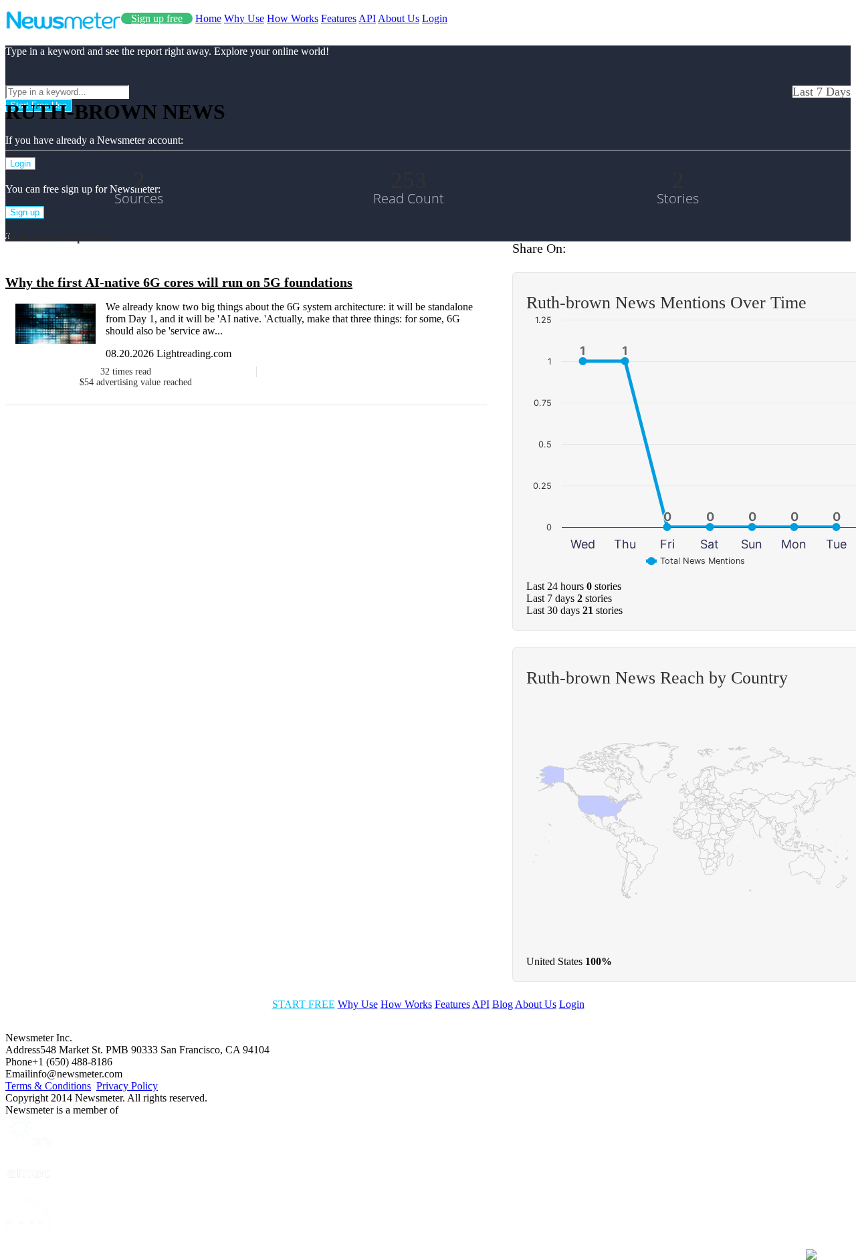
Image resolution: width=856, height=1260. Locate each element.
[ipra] (28, 1144)
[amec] (28, 1190)
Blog (502, 1004)
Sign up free (157, 18)
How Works (292, 18)
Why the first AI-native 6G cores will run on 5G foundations (178, 282)
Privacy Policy (127, 1085)
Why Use (244, 18)
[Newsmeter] (63, 25)
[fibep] (28, 1248)
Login (434, 18)
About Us (398, 18)
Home (208, 18)
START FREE (303, 1004)
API (367, 18)
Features (338, 18)
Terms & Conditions (48, 1085)
